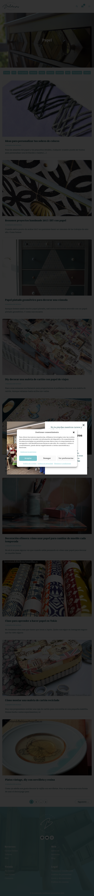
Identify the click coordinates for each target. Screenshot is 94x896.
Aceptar (28, 458)
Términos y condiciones (62, 463)
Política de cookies (29, 463)
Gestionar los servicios (28, 452)
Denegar (47, 458)
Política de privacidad (45, 463)
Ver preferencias (66, 458)
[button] (74, 432)
